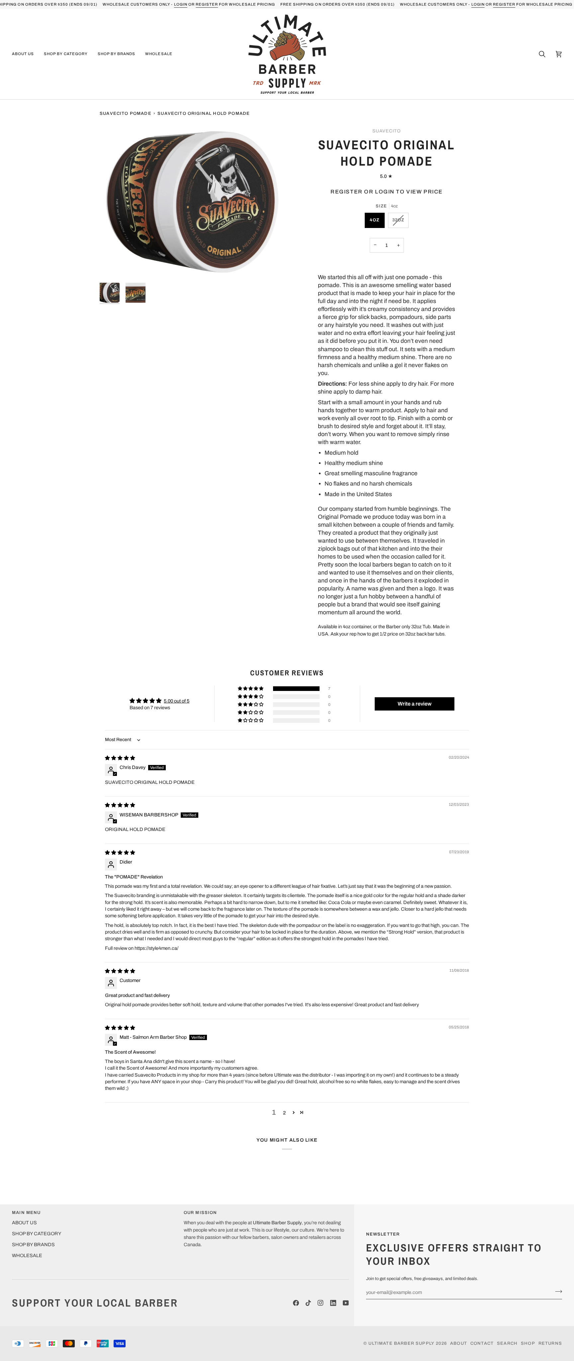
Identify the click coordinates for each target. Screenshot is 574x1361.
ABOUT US (24, 1222)
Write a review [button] (414, 704)
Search (507, 1343)
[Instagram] (321, 1303)
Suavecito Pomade (125, 113)
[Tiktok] (308, 1303)
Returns (550, 1343)
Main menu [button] (26, 1212)
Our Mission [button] (200, 1212)
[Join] (556, 1291)
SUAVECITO (386, 130)
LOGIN (180, 4)
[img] (120, 758)
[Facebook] (296, 1303)
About (458, 1343)
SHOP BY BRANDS (33, 1244)
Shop (528, 1343)
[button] (25, 54)
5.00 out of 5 (176, 701)
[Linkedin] (333, 1303)
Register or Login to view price (387, 191)
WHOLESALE (27, 1255)
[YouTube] (346, 1303)
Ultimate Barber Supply (401, 1343)
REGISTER (207, 4)
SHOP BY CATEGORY (36, 1233)
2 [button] (284, 1112)
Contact (482, 1343)
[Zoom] (193, 202)
